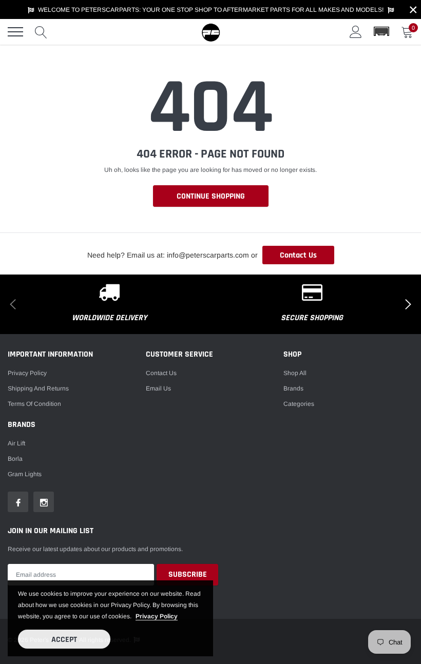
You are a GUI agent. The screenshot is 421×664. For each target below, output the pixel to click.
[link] (18, 502)
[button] (381, 32)
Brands (293, 388)
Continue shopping (211, 196)
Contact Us (298, 255)
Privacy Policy (27, 373)
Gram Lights (25, 474)
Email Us (158, 388)
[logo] (210, 32)
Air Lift (16, 443)
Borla (15, 458)
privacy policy (157, 616)
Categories (298, 403)
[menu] (15, 32)
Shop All (295, 373)
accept (64, 639)
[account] (356, 31)
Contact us (161, 373)
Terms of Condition (34, 403)
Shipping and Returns (38, 388)
